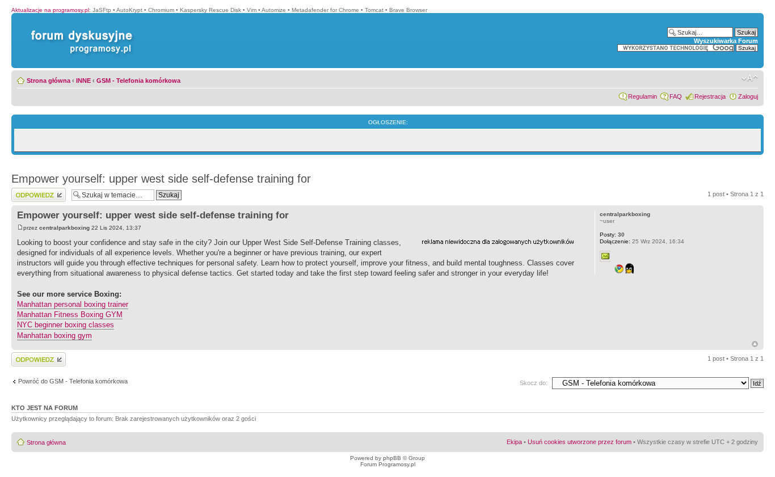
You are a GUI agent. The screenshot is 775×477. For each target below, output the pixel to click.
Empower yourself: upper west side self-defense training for (161, 178)
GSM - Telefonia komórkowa (138, 80)
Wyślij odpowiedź (34, 191)
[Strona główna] (79, 30)
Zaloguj (748, 96)
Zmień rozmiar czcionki (750, 78)
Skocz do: (533, 382)
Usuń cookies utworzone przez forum (579, 441)
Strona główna (48, 80)
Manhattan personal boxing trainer (72, 304)
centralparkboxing (64, 228)
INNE (83, 80)
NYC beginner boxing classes (65, 324)
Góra (755, 344)
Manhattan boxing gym (54, 335)
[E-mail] (605, 256)
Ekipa (514, 441)
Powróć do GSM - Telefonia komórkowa (73, 381)
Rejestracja (710, 96)
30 (612, 234)
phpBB (392, 458)
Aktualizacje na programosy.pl (50, 10)
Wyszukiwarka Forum (726, 40)
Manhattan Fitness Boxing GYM (70, 314)
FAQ (675, 96)
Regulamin (642, 96)
